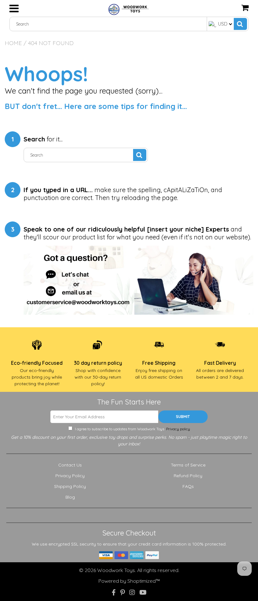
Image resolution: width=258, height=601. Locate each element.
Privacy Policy (70, 475)
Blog (70, 497)
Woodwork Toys (116, 570)
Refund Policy (188, 475)
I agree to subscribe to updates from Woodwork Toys (132, 428)
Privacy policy (177, 428)
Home (13, 43)
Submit (183, 416)
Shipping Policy (70, 486)
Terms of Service (188, 465)
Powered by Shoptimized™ (129, 581)
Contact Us (70, 465)
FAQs (188, 486)
